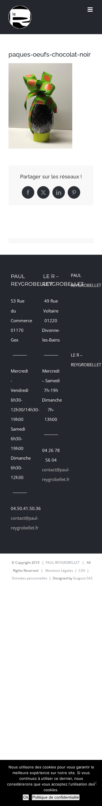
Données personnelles (29, 578)
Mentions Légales (59, 570)
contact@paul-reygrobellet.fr (20, 523)
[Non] (95, 783)
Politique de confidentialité (55, 797)
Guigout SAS (83, 578)
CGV (81, 570)
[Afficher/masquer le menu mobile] (91, 10)
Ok (25, 797)
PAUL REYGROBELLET (63, 562)
